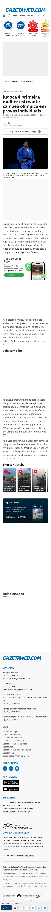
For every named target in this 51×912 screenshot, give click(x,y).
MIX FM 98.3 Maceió (12, 734)
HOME (5, 82)
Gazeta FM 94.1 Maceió (13, 740)
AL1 (39, 15)
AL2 (44, 15)
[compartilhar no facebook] (27, 907)
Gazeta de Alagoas (11, 731)
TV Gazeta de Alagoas (12, 737)
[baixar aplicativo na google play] (10, 517)
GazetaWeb (8, 746)
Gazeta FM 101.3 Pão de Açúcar (17, 749)
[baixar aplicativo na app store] (22, 517)
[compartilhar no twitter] (15, 907)
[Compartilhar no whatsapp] (21, 907)
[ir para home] (25, 10)
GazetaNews (8, 753)
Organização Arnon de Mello (16, 756)
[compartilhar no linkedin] (33, 907)
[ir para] (11, 783)
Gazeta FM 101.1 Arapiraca (15, 743)
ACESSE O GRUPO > (14, 275)
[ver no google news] (45, 907)
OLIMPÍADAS (28, 82)
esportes (15, 82)
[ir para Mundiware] (12, 895)
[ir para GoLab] (33, 896)
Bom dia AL (31, 15)
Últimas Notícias (19, 15)
